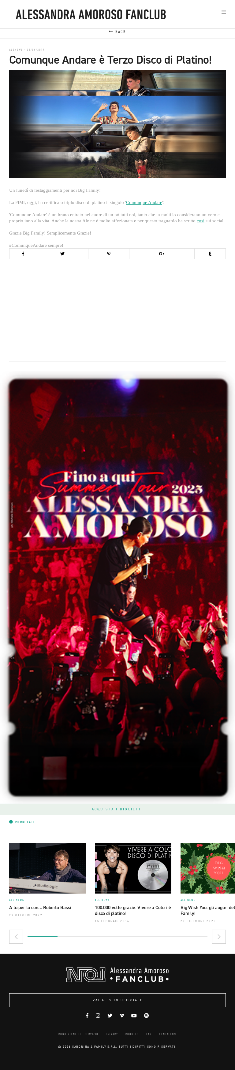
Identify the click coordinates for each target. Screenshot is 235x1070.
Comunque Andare (144, 202)
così (200, 220)
